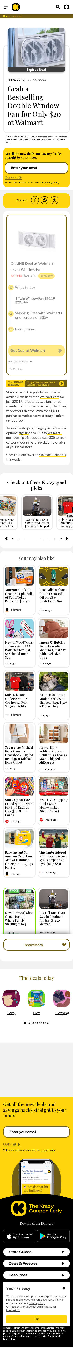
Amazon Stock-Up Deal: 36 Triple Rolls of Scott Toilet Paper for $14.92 (19, 595)
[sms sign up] (36, 383)
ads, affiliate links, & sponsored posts (36, 136)
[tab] (12, 538)
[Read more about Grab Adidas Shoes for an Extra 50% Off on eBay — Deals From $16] (53, 576)
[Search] (58, 7)
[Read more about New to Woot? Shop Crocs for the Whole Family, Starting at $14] (19, 899)
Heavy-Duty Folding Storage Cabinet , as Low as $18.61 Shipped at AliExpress (53, 754)
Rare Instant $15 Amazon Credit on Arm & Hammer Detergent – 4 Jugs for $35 (19, 859)
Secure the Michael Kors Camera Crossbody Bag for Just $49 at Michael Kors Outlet (19, 754)
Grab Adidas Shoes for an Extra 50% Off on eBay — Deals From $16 (52, 595)
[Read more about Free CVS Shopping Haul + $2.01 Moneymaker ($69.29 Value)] (53, 786)
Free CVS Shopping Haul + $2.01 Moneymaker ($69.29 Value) (53, 805)
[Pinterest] (44, 200)
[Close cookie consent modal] (64, 1288)
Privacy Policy (51, 182)
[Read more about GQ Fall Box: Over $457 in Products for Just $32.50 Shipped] (53, 899)
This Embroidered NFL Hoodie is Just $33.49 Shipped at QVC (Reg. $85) (53, 858)
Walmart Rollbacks (52, 455)
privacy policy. (37, 1303)
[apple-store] (19, 1236)
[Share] (54, 200)
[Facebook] (35, 200)
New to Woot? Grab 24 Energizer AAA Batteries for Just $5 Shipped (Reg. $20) (19, 649)
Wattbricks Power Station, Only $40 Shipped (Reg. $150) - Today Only (53, 700)
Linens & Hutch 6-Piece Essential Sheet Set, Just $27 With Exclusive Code (53, 649)
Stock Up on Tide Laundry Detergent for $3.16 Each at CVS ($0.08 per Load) (19, 807)
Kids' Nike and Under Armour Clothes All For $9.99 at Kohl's (16, 700)
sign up (24, 433)
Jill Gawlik (16, 80)
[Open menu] (6, 7)
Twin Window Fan (27, 269)
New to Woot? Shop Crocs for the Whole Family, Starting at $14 (19, 918)
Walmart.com (49, 397)
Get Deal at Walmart (27, 351)
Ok (37, 1319)
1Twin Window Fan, (35, 300)
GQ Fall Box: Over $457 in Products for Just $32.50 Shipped (52, 918)
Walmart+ (54, 433)
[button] (62, 1251)
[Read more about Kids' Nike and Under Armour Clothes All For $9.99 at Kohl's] (19, 681)
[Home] (16, 7)
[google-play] (53, 1236)
